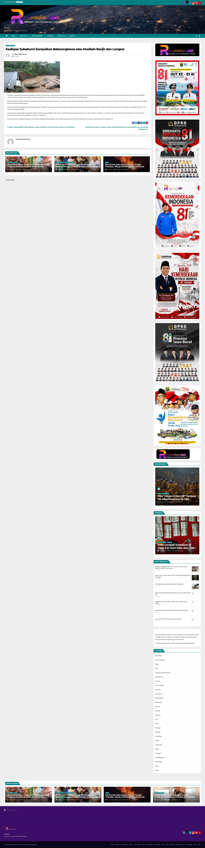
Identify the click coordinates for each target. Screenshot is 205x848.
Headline (158, 689)
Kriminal (51, 36)
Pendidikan (158, 736)
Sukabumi (12, 45)
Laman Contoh (157, 844)
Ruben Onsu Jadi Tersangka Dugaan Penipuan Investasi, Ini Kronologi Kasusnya (175, 796)
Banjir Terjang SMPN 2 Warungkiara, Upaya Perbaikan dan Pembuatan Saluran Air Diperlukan (42, 127)
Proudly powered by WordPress (11, 844)
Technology (158, 761)
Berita (7, 45)
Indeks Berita (149, 844)
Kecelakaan (158, 702)
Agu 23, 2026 (162, 550)
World (157, 770)
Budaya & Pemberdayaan (162, 672)
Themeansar (34, 844)
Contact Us (61, 36)
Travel (157, 766)
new (156, 719)
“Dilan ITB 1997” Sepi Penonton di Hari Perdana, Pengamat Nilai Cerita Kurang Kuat (170, 499)
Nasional (158, 715)
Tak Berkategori (159, 757)
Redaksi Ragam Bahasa (19, 54)
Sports (157, 749)
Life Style (23, 36)
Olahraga (158, 728)
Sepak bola (158, 745)
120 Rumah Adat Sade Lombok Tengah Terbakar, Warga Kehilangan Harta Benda (124, 165)
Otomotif (157, 732)
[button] (196, 36)
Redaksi (72, 36)
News (13, 36)
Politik (157, 740)
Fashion (157, 681)
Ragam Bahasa (7, 28)
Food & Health (159, 685)
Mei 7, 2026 (156, 502)
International (159, 694)
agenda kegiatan (60, 162)
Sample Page (178, 844)
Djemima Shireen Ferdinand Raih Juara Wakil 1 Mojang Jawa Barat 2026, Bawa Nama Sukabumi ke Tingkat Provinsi (28, 166)
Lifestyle (157, 711)
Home (112, 844)
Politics (167, 844)
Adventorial (10, 162)
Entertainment (37, 36)
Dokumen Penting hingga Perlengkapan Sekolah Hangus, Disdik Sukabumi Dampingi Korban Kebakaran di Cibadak (77, 166)
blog (156, 668)
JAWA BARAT (159, 698)
